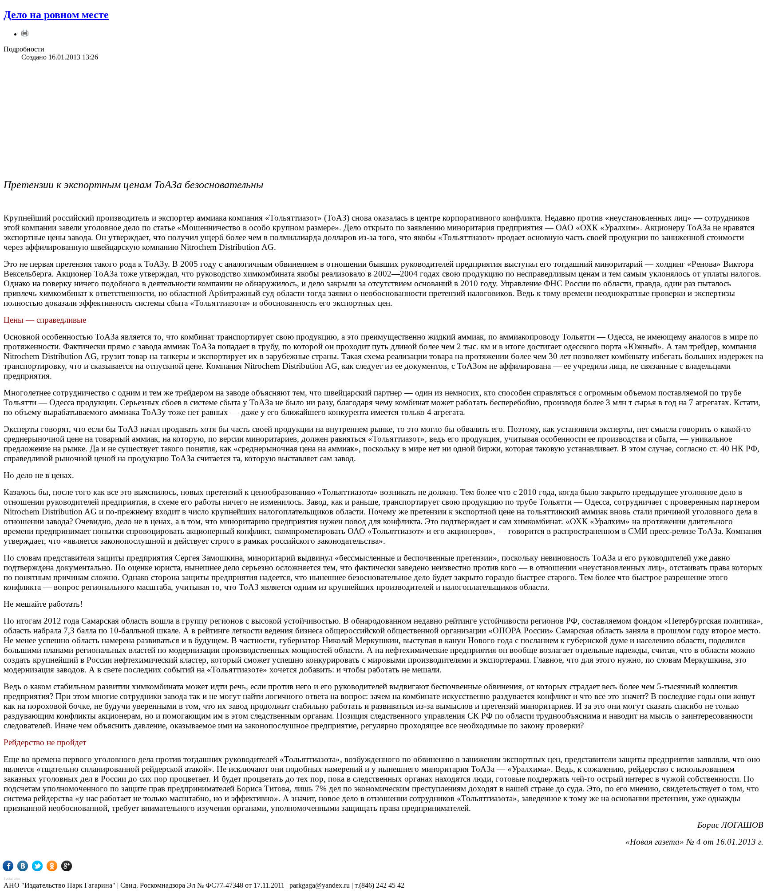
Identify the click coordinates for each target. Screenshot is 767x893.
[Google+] (73, 866)
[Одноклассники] (58, 866)
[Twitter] (43, 866)
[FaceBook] (14, 866)
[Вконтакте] (29, 866)
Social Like (12, 878)
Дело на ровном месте (56, 14)
